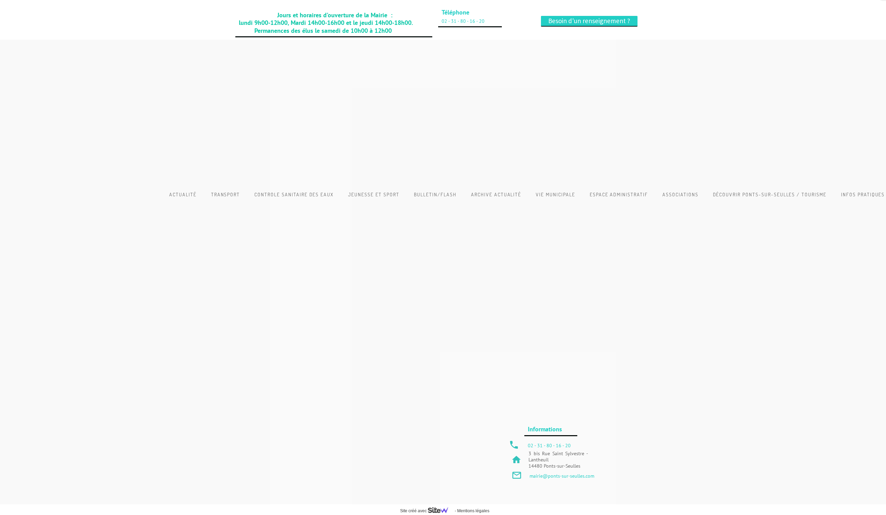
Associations (680, 194)
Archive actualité (496, 194)
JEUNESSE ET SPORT (373, 194)
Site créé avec (414, 510)
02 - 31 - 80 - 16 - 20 (463, 21)
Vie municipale (555, 194)
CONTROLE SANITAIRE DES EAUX (294, 194)
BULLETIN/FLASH (435, 194)
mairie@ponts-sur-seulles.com (562, 476)
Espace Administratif (619, 194)
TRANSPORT (225, 194)
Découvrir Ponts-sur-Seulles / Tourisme (769, 194)
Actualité (183, 194)
